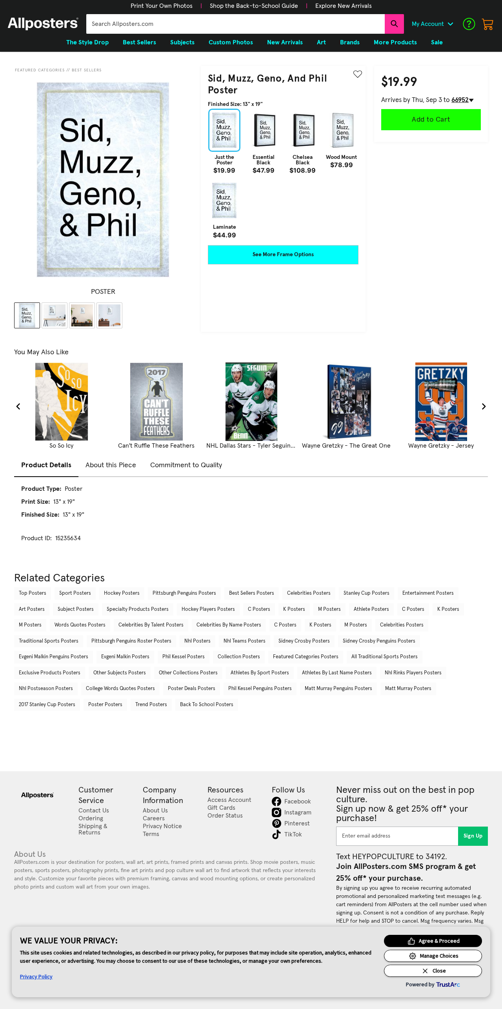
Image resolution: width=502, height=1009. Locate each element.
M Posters (329, 609)
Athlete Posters (371, 609)
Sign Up (473, 836)
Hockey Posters (122, 593)
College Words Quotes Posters (120, 688)
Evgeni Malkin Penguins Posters (53, 656)
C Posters (259, 609)
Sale (437, 42)
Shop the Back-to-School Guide (254, 6)
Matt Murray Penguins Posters (338, 688)
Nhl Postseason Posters (46, 688)
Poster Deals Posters (191, 688)
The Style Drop (87, 42)
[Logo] (43, 24)
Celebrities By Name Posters (228, 625)
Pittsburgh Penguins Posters (184, 593)
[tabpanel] (251, 520)
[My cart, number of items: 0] (488, 24)
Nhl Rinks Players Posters (413, 673)
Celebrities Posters (309, 593)
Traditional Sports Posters (48, 641)
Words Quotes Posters (80, 625)
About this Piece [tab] (110, 465)
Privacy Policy (36, 976)
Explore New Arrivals (343, 6)
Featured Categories (40, 70)
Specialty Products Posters (138, 609)
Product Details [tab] (46, 465)
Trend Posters (151, 704)
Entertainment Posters (428, 593)
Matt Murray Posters (408, 688)
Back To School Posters (206, 704)
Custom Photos (231, 42)
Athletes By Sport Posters (260, 673)
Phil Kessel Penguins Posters (260, 688)
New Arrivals (285, 42)
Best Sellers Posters (251, 593)
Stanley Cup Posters (366, 593)
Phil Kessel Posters (183, 656)
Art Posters (32, 609)
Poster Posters (105, 704)
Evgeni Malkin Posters (125, 656)
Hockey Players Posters (208, 609)
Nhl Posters (197, 641)
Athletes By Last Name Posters (337, 673)
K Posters (294, 609)
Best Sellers (87, 70)
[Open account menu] (450, 24)
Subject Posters (76, 609)
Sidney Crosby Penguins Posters (379, 641)
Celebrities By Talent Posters (151, 625)
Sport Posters (75, 593)
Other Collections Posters (188, 673)
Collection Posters (239, 656)
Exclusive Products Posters (49, 673)
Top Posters (32, 593)
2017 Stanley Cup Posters (47, 704)
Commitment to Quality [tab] (186, 465)
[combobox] (235, 24)
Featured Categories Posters (305, 656)
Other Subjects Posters (119, 673)
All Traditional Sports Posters (384, 656)
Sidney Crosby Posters (304, 641)
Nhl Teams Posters (245, 641)
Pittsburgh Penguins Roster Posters (131, 641)
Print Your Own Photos (162, 6)
